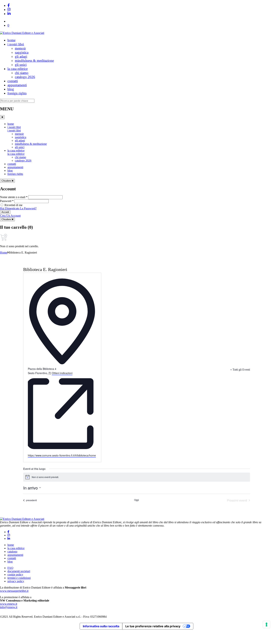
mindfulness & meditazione (34, 61)
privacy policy (15, 581)
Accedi (5, 212)
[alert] (136, 477)
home (11, 40)
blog (10, 89)
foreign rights (17, 93)
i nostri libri (15, 44)
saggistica (21, 52)
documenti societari (18, 571)
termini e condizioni (19, 577)
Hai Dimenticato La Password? (18, 208)
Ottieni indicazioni (62, 373)
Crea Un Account (10, 215)
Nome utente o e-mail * (13, 197)
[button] (8, 25)
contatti (12, 81)
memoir (20, 48)
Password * (7, 201)
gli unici (21, 65)
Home (3, 252)
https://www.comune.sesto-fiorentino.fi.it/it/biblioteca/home (62, 455)
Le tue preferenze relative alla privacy (152, 626)
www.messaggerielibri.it (14, 590)
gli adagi (21, 56)
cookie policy (15, 574)
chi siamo (21, 73)
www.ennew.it (8, 603)
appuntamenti (17, 85)
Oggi (136, 499)
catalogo (12, 551)
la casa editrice (17, 69)
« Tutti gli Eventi (240, 369)
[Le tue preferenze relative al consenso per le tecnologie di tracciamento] (266, 624)
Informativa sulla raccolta (101, 626)
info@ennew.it (8, 607)
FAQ (10, 567)
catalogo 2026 (25, 77)
